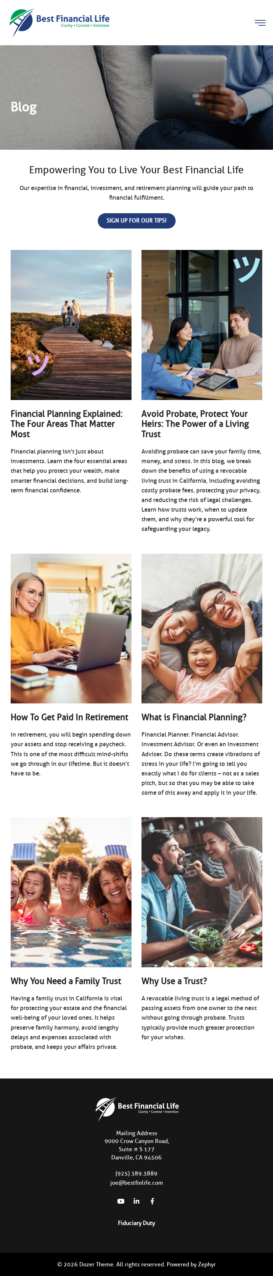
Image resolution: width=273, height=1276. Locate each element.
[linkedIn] (136, 1201)
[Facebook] (152, 1201)
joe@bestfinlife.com (136, 1182)
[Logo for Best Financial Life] (58, 22)
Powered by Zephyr (191, 1264)
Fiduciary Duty (136, 1223)
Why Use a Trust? (174, 981)
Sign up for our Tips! (137, 220)
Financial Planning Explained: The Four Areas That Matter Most (67, 424)
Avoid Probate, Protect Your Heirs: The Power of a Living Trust (195, 424)
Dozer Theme (96, 1264)
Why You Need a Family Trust (66, 981)
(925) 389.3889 (136, 1173)
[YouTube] (121, 1201)
